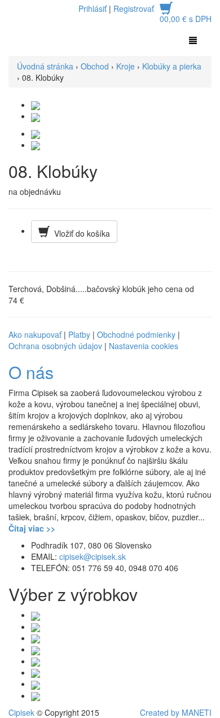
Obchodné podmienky (136, 334)
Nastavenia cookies (143, 345)
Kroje (125, 66)
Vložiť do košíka (80, 233)
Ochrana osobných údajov (55, 345)
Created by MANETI (176, 712)
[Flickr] (35, 614)
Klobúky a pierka (171, 66)
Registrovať (133, 8)
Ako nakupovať (34, 334)
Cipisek (21, 712)
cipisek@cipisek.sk (91, 556)
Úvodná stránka (45, 66)
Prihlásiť (92, 8)
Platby (79, 334)
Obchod (95, 66)
